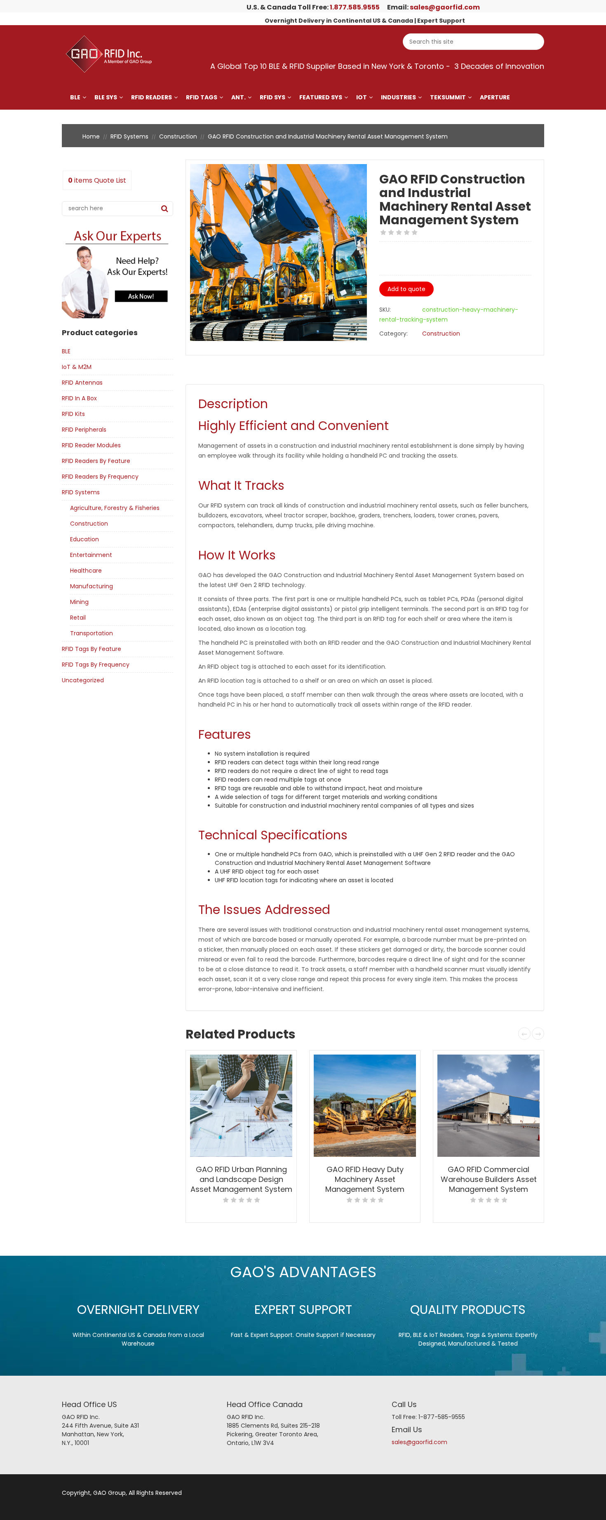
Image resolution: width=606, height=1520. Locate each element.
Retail (78, 617)
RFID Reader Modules (91, 445)
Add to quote (406, 289)
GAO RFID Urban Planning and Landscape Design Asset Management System (241, 1179)
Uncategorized (83, 680)
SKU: (385, 309)
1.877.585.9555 (355, 7)
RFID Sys (272, 97)
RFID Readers (151, 97)
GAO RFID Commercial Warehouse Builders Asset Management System (489, 1179)
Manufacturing (91, 586)
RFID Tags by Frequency (95, 664)
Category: (393, 333)
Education (84, 539)
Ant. (238, 97)
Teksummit (448, 97)
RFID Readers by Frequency (100, 476)
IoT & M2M (77, 367)
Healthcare (86, 570)
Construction (178, 136)
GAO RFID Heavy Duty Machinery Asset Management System (364, 1179)
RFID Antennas (82, 382)
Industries (398, 97)
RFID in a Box (79, 398)
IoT (361, 97)
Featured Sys (320, 97)
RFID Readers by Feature (96, 461)
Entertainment (91, 555)
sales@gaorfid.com (445, 7)
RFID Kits (73, 414)
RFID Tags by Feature (91, 649)
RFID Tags (201, 97)
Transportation (91, 633)
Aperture (495, 97)
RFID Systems (129, 136)
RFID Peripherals (84, 429)
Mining (79, 602)
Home (91, 136)
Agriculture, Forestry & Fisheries (115, 508)
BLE (75, 97)
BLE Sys (105, 97)
